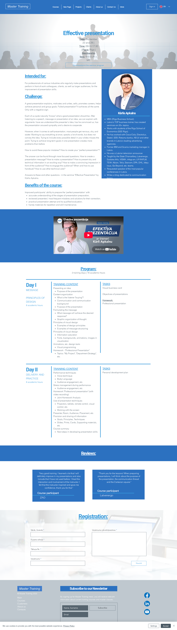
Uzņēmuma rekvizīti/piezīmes (104, 530)
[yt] (147, 612)
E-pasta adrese (37, 540)
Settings (153, 626)
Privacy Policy (69, 626)
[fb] (147, 595)
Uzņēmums (35, 559)
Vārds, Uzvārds (37, 530)
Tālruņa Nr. (35, 549)
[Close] (173, 626)
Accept (166, 626)
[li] (147, 603)
